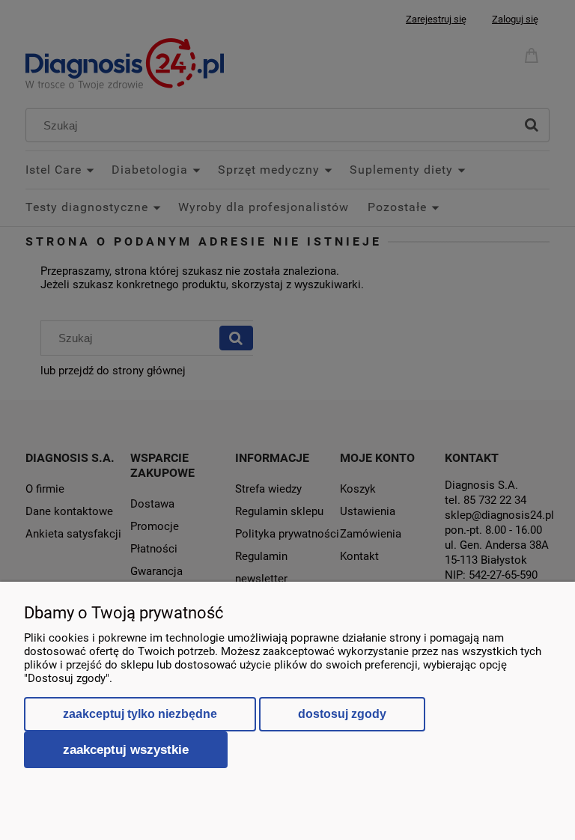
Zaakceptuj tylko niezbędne (140, 713)
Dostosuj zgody (342, 713)
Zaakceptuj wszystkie (126, 749)
